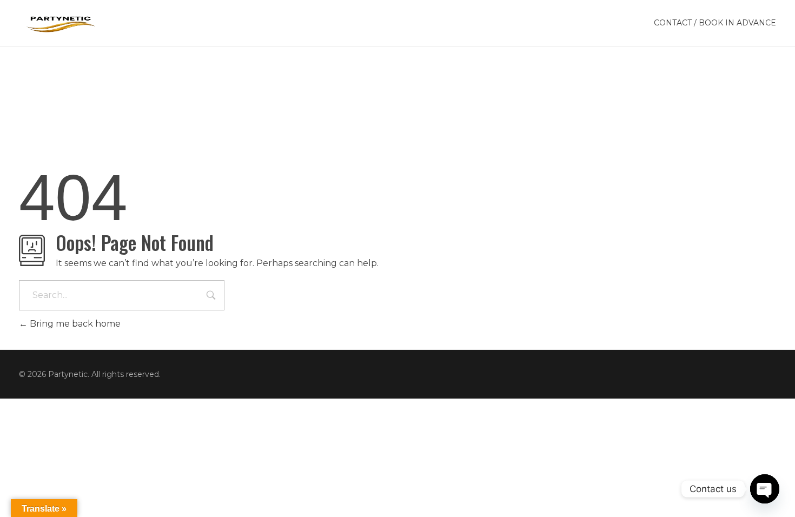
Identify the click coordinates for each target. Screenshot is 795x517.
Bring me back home (74, 324)
